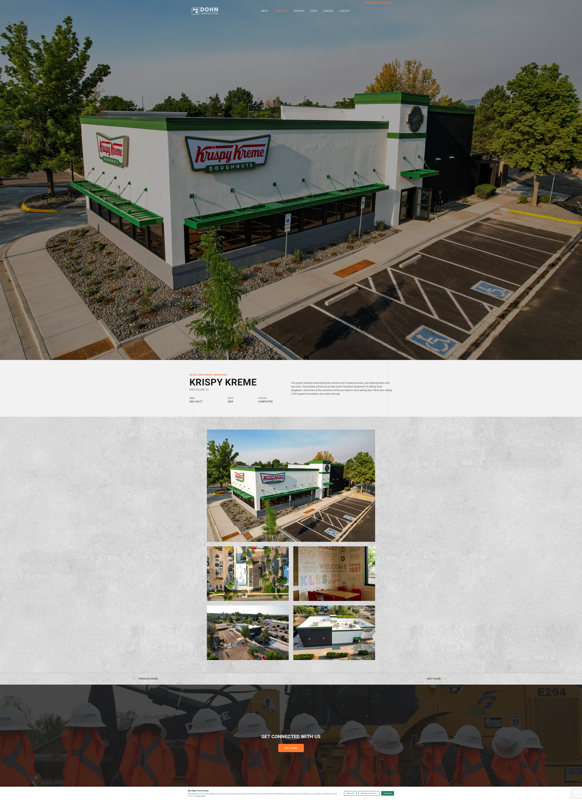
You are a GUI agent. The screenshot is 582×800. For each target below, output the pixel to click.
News (314, 11)
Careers (328, 11)
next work (434, 678)
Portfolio (281, 11)
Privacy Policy (200, 796)
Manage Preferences (369, 793)
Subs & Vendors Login (378, 3)
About (265, 11)
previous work (148, 678)
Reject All (350, 793)
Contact (345, 11)
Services (299, 11)
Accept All (387, 793)
